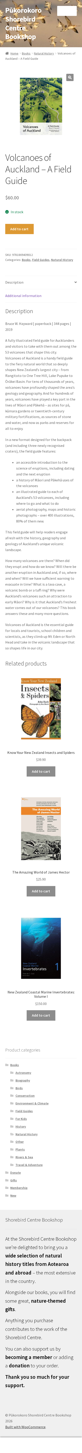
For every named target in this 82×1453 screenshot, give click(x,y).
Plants (20, 1149)
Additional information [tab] (23, 295)
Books (26, 53)
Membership (19, 1188)
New (13, 1195)
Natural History (44, 53)
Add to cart (19, 229)
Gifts (13, 1180)
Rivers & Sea (24, 1157)
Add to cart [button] (41, 771)
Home (14, 53)
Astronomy (23, 1073)
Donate (15, 1173)
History (20, 1126)
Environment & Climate (32, 1103)
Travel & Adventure (29, 1165)
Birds (19, 1088)
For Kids (21, 1119)
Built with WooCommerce (25, 1427)
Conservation (25, 1096)
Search (41, 1445)
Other (19, 1142)
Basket (63, 1441)
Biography (22, 1080)
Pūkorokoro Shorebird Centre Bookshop (23, 23)
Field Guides (40, 260)
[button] (70, 77)
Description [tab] (14, 282)
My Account (13, 1445)
